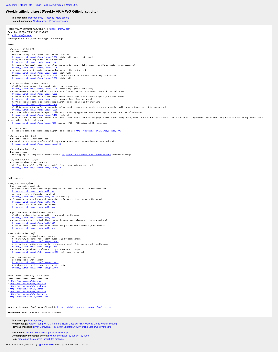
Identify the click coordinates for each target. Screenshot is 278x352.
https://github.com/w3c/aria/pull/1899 (33, 197)
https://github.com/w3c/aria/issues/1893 (34, 73)
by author (85, 335)
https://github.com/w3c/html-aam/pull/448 (35, 268)
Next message (40, 21)
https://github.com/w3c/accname (27, 289)
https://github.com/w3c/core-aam (28, 283)
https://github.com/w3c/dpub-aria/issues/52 (36, 168)
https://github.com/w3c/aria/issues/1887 (34, 99)
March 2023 (72, 5)
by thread (62, 335)
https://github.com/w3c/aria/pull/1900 (33, 191)
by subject (74, 335)
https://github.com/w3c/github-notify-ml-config (84, 307)
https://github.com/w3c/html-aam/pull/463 (35, 241)
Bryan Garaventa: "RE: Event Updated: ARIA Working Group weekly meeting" (72, 327)
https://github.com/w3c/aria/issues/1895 (34, 68)
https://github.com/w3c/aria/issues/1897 (34, 62)
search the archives (54, 339)
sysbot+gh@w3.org (59, 29)
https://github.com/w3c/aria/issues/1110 (34, 115)
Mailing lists (26, 5)
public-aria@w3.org (53, 5)
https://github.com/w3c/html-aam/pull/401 (35, 247)
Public (37, 5)
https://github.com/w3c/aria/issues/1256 (34, 110)
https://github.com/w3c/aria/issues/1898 (34, 57)
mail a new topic (60, 332)
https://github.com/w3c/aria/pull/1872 (33, 228)
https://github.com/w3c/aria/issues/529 (34, 123)
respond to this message (38, 332)
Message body (35, 18)
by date (52, 335)
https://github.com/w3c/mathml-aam (29, 297)
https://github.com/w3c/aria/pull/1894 (33, 207)
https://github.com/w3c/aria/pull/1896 (33, 202)
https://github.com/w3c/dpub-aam (28, 291)
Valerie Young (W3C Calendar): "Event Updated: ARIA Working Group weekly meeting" (73, 323)
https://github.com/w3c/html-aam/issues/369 (86, 154)
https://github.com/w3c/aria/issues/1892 (34, 78)
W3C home (11, 5)
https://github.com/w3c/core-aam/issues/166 (36, 144)
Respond (49, 18)
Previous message (58, 21)
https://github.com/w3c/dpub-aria (28, 294)
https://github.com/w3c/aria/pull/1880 (33, 223)
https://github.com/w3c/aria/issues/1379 (34, 104)
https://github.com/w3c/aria (25, 281)
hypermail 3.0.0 (46, 344)
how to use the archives (30, 339)
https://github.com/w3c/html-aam (28, 286)
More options (62, 18)
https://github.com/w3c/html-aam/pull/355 (35, 252)
